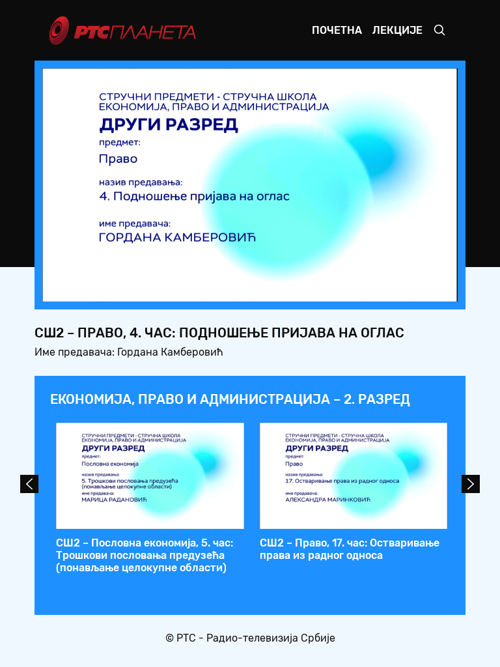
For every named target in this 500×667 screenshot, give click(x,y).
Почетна (337, 30)
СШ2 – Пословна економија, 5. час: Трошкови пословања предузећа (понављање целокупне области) (144, 555)
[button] (366, 288)
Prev (29, 484)
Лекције (397, 30)
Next (471, 484)
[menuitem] (403, 288)
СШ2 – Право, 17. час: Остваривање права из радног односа (349, 549)
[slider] (213, 288)
